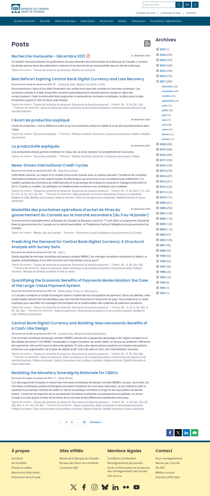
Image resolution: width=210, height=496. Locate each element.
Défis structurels (81, 194)
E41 (135, 104)
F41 (18, 194)
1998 (163, 261)
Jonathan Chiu (65, 333)
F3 (142, 190)
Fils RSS (160, 468)
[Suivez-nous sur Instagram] (95, 489)
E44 (135, 190)
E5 (130, 264)
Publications (88, 21)
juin (164, 115)
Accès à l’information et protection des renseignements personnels (128, 469)
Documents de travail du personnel (90, 104)
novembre (168, 91)
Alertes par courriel (167, 463)
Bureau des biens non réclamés (79, 463)
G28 (22, 310)
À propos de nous (146, 12)
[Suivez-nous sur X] (74, 489)
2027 (163, 49)
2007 (163, 213)
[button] (170, 432)
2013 (163, 181)
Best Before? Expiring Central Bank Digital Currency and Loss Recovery (77, 79)
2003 (163, 234)
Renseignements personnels (125, 463)
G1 (25, 194)
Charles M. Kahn (66, 84)
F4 (12, 194)
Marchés (45, 21)
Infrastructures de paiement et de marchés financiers (104, 310)
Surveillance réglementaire (166, 21)
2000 (163, 250)
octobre (166, 95)
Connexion (69, 468)
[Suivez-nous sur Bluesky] (105, 489)
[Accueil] (30, 8)
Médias (122, 21)
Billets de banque (65, 21)
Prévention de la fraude (26, 477)
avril (164, 124)
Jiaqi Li (61, 252)
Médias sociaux (165, 472)
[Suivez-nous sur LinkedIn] (116, 489)
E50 (135, 264)
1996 (163, 272)
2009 (163, 203)
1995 (163, 277)
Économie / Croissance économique (111, 133)
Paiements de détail (121, 268)
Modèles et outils (20, 197)
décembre (167, 86)
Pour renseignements (169, 458)
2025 (163, 60)
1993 (163, 288)
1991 (163, 293)
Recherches (106, 21)
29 (84, 422)
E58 (141, 264)
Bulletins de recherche (83, 69)
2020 (163, 144)
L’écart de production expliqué (40, 120)
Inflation (136, 133)
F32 (147, 190)
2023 (163, 71)
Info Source (114, 476)
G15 (31, 194)
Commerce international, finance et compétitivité (116, 194)
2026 (163, 55)
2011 (163, 192)
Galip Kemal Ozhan (68, 170)
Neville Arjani (65, 290)
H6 (36, 405)
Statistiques (138, 21)
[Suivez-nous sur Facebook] (84, 489)
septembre (168, 100)
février (165, 134)
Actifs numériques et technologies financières (86, 107)
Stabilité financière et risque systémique (123, 408)
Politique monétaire (82, 133)
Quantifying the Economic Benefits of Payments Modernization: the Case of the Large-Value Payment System (79, 283)
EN (187, 5)
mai (164, 119)
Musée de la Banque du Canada (79, 458)
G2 (35, 194)
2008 (163, 208)
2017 (163, 160)
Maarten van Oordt (86, 84)
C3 (130, 307)
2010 (163, 197)
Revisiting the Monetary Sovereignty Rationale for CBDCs (64, 372)
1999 (163, 256)
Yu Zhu (101, 84)
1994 (163, 282)
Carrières (191, 12)
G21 (41, 194)
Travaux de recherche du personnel (52, 69)
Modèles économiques (42, 197)
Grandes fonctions (24, 21)
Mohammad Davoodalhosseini (90, 333)
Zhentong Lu (91, 290)
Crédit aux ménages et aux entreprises (95, 197)
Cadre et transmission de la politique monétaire (78, 360)
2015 (163, 170)
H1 (26, 405)
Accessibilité (19, 463)
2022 (163, 76)
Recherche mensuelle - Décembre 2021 (48, 56)
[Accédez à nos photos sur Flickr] (126, 489)
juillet (165, 110)
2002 (163, 240)
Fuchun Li (78, 290)
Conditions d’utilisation (121, 458)
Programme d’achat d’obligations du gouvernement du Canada (109, 232)
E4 (130, 104)
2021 (163, 81)
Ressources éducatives (25, 472)
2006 (163, 218)
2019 (163, 149)
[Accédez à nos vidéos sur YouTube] (136, 489)
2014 (163, 176)
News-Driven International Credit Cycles (49, 165)
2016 (163, 165)
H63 (41, 405)
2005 (163, 224)
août (164, 105)
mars (165, 129)
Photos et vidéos (21, 468)
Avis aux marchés (51, 232)
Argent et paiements (51, 107)
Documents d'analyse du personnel (90, 401)
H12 (32, 405)
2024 (163, 65)
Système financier (64, 197)
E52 (13, 405)
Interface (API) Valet (168, 477)
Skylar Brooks (65, 378)
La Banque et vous (171, 12)
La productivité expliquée (35, 146)
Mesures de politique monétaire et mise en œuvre (49, 271)
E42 (141, 104)
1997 (163, 266)
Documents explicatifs (45, 133)
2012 (163, 186)
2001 (163, 245)
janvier (166, 139)
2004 (163, 229)
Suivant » (96, 422)
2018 (163, 155)
